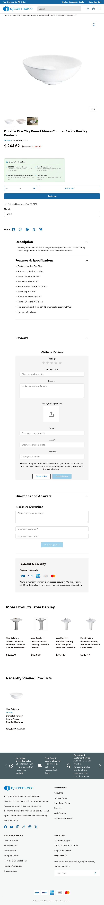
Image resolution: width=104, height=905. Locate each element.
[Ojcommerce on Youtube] (12, 825)
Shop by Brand (11, 845)
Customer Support (62, 840)
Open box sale (95, 2)
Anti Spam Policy (62, 803)
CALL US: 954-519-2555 (66, 845)
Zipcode (7, 209)
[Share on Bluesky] (41, 229)
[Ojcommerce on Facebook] (6, 825)
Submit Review (62, 476)
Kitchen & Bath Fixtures (47, 15)
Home (7, 15)
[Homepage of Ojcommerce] (18, 9)
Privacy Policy (60, 798)
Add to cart (69, 188)
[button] (43, 362)
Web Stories (60, 813)
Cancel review (41, 476)
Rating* (52, 358)
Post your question (52, 545)
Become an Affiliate (63, 818)
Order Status (10, 850)
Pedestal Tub (71, 15)
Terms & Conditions (13, 866)
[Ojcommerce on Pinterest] (30, 825)
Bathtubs (61, 15)
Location (52, 451)
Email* (52, 440)
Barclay (7, 140)
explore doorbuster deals (73, 2)
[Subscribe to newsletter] (95, 873)
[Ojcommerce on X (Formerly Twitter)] (36, 825)
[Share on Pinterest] (27, 229)
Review (51, 381)
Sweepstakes (10, 871)
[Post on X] (34, 229)
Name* (52, 428)
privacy (56, 469)
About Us (58, 792)
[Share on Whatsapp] (20, 229)
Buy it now (52, 196)
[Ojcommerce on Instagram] (18, 825)
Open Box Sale (11, 840)
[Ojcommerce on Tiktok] (24, 825)
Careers (58, 808)
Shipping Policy (11, 855)
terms (46, 469)
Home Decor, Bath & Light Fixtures (24, 15)
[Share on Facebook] (13, 229)
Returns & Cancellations (15, 860)
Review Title (52, 369)
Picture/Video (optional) (52, 403)
